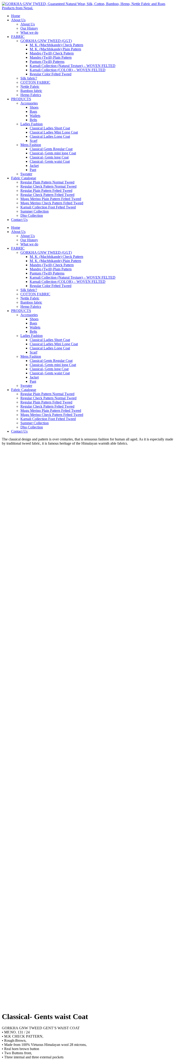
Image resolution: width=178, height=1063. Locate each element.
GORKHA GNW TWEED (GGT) (46, 41)
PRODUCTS (21, 99)
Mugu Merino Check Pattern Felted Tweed (51, 203)
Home (15, 16)
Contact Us (19, 220)
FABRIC (18, 37)
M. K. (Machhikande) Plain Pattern (55, 49)
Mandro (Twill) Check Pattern (52, 53)
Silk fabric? (28, 78)
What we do (29, 32)
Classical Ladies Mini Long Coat (54, 132)
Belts (33, 120)
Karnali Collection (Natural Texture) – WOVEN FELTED (72, 66)
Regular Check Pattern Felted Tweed (47, 195)
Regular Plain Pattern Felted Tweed (46, 190)
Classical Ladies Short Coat (50, 128)
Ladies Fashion (31, 124)
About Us (18, 20)
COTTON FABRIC (35, 82)
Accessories (29, 103)
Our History (29, 28)
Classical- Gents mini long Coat (53, 153)
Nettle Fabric (29, 87)
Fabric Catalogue (23, 178)
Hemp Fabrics (30, 95)
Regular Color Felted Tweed (50, 74)
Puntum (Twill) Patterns (47, 62)
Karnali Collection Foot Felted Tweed (48, 207)
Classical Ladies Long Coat (50, 136)
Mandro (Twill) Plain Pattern (51, 57)
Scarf (33, 141)
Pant (33, 170)
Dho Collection (31, 215)
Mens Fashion (30, 145)
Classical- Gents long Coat (49, 157)
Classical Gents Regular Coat (51, 149)
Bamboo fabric (31, 91)
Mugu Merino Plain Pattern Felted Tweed (50, 199)
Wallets (35, 116)
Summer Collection (34, 211)
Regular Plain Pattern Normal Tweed (47, 182)
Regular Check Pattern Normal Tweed (48, 186)
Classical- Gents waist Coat (50, 161)
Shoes (34, 107)
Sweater (26, 174)
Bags (33, 111)
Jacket (34, 166)
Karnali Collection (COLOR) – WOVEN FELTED (67, 70)
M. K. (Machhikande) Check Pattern (56, 45)
